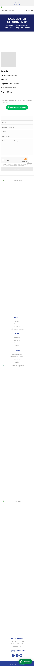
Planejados (17, 343)
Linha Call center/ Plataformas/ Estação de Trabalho (17, 26)
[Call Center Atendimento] (17, 42)
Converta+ (22, 664)
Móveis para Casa (17, 354)
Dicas (17, 345)
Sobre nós (17, 324)
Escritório (17, 340)
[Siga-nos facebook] (13, 655)
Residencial (17, 337)
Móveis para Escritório (17, 357)
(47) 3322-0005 (22, 2)
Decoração (17, 359)
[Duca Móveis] (8, 10)
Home (17, 321)
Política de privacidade (17, 329)
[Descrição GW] (8, 59)
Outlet (17, 362)
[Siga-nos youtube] (20, 655)
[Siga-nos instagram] (17, 655)
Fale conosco (17, 326)
